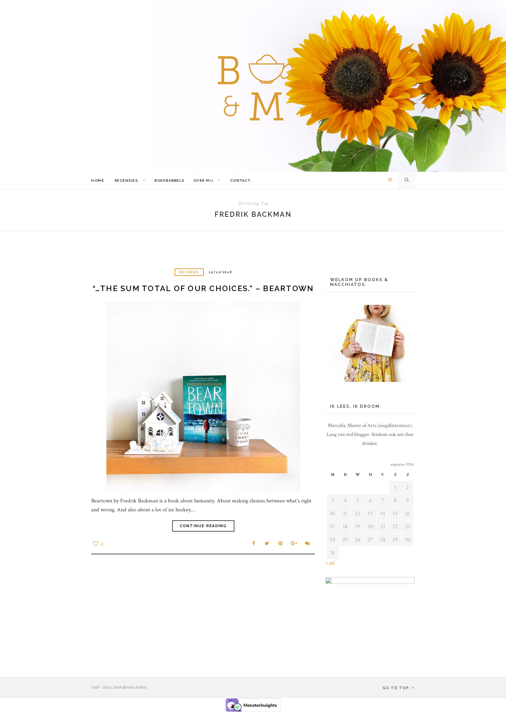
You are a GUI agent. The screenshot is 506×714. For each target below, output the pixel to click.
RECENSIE (189, 272)
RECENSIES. (127, 180)
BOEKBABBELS (170, 180)
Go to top (396, 688)
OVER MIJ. (204, 180)
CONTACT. (241, 180)
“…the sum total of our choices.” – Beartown (203, 288)
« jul (330, 563)
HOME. (98, 180)
